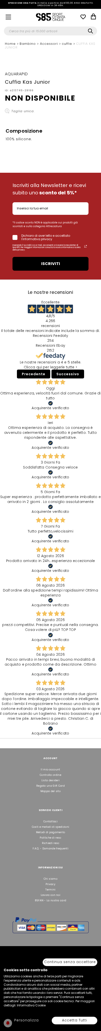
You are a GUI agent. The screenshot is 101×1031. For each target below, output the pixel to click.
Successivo (67, 374)
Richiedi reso (50, 843)
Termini (50, 889)
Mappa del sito (50, 791)
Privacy (50, 884)
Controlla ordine (50, 775)
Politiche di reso (50, 838)
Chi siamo (50, 879)
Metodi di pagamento (50, 832)
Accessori (49, 43)
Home (11, 43)
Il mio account (50, 769)
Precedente (33, 374)
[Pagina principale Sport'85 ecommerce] (50, 16)
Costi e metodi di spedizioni (50, 827)
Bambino (28, 43)
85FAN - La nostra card (50, 900)
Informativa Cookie (31, 1005)
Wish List (83, 16)
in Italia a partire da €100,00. (50, 4)
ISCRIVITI (50, 263)
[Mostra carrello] (93, 17)
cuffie (67, 43)
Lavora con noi (50, 895)
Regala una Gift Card (50, 786)
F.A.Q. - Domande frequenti (50, 848)
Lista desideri (50, 780)
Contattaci (50, 821)
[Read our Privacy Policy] (85, 246)
